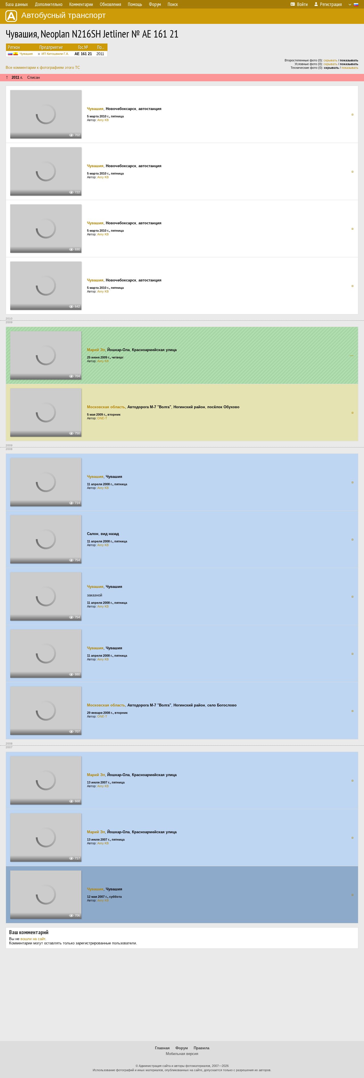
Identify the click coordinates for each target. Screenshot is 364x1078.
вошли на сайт (32, 939)
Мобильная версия (182, 1054)
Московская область (106, 407)
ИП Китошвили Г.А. (55, 53)
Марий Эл (96, 350)
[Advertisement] (182, 997)
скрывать (330, 60)
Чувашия (26, 53)
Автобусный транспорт (63, 15)
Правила (201, 1048)
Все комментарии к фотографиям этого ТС (43, 67)
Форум (181, 1048)
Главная (162, 1048)
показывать (350, 67)
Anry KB (103, 120)
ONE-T (102, 418)
